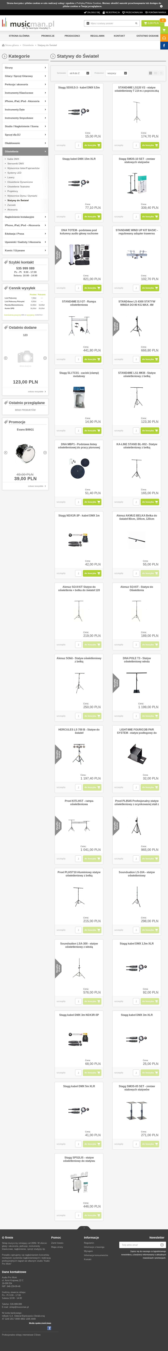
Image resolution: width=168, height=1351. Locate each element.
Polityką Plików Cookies (88, 3)
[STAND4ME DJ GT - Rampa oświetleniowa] (79, 326)
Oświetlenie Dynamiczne (20, 182)
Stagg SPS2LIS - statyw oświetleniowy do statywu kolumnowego (79, 1161)
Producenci (72, 36)
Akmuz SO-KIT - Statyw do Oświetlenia (136, 589)
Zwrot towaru (57, 1243)
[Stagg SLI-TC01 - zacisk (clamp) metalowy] (79, 398)
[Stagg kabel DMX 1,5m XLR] (137, 968)
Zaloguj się (93, 12)
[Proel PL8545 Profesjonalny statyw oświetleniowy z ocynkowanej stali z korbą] (137, 826)
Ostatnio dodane (147, 36)
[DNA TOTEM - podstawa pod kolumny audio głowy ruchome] (79, 255)
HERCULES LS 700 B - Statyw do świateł (79, 731)
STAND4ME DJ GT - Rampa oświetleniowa (79, 303)
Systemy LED (14, 172)
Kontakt (119, 36)
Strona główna (19, 36)
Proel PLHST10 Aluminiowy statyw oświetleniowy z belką (79, 874)
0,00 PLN (153, 23)
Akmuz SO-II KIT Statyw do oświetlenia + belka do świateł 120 (79, 589)
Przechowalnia (134, 12)
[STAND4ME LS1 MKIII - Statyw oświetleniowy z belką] (137, 398)
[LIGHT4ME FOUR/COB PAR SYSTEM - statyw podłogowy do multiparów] (137, 754)
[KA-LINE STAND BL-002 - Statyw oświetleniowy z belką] (137, 469)
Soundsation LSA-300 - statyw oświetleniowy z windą (79, 945)
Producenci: (99, 73)
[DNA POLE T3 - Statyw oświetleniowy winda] (137, 683)
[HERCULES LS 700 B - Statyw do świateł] (79, 754)
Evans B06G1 (25, 429)
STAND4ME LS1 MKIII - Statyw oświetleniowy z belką (137, 374)
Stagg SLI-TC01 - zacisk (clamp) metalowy (79, 374)
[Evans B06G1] (25, 453)
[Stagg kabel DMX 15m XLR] (79, 184)
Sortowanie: (61, 73)
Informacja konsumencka (96, 1255)
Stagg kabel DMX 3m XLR (137, 1015)
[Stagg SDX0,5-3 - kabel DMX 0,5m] (79, 112)
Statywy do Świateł (18, 200)
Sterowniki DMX (15, 163)
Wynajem (88, 1251)
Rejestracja (113, 12)
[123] (25, 359)
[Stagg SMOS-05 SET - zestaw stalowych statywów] (137, 1111)
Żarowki (11, 205)
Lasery (10, 177)
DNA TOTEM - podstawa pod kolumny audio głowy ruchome (79, 232)
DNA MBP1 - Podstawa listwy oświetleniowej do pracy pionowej (79, 446)
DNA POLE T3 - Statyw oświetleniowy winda (137, 660)
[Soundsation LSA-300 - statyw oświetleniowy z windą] (79, 968)
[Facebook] (49, 1328)
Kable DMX (13, 159)
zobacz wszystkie (35, 392)
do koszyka (90, 145)
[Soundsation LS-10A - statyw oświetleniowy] (137, 897)
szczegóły (61, 145)
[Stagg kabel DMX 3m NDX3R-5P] (79, 1040)
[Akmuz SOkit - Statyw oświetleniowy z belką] (79, 683)
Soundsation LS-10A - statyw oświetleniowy (137, 874)
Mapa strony (57, 1247)
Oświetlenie (28, 45)
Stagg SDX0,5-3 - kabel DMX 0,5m (79, 87)
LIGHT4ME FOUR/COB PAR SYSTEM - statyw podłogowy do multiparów (137, 733)
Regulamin (97, 36)
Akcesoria (12, 209)
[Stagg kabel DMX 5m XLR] (79, 1111)
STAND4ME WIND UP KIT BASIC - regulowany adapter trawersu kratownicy (137, 233)
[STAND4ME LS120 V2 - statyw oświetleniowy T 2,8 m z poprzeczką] (137, 112)
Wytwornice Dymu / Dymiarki (22, 195)
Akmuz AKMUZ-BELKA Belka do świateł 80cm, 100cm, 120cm (136, 517)
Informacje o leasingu (94, 1247)
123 (25, 335)
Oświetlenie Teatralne (18, 186)
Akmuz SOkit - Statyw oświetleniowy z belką (79, 660)
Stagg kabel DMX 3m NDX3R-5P (79, 1015)
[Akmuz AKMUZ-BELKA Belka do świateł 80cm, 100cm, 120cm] (137, 540)
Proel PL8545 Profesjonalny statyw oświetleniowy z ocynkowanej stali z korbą (137, 804)
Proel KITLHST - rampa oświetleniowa (79, 803)
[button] (79, 73)
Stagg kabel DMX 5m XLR (79, 1086)
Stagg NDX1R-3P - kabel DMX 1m (79, 515)
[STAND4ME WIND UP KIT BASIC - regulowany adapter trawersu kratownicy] (137, 255)
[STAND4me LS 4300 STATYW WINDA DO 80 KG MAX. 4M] (137, 326)
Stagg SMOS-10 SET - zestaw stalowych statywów (137, 160)
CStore (37, 1335)
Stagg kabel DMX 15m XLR (79, 158)
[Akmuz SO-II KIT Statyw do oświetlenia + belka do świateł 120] (79, 612)
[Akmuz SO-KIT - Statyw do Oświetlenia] (137, 612)
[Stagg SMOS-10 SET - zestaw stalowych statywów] (137, 184)
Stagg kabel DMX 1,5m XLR (137, 943)
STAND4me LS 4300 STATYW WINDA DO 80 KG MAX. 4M (136, 303)
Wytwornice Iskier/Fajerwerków (23, 168)
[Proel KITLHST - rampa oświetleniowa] (79, 826)
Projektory (12, 191)
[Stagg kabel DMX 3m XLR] (137, 1040)
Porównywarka (157, 12)
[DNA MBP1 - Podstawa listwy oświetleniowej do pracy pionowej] (79, 469)
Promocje (47, 36)
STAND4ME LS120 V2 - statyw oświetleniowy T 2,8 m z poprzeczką (137, 89)
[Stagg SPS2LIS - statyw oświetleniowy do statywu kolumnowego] (79, 1182)
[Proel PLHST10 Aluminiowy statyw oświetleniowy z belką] (79, 897)
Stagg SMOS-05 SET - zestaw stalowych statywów (137, 1088)
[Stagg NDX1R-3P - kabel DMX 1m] (79, 540)
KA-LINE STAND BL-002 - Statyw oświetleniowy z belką (136, 446)
